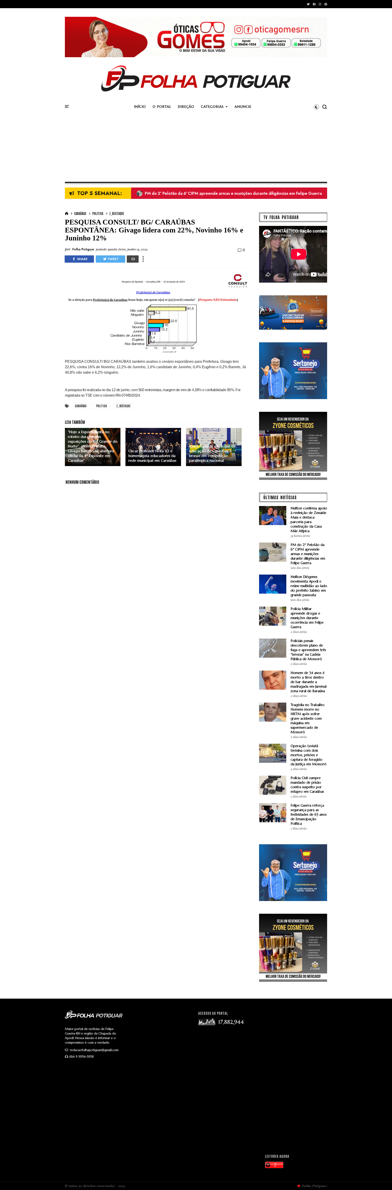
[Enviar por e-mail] (133, 259)
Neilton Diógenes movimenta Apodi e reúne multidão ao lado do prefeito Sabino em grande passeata (235, 193)
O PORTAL (162, 106)
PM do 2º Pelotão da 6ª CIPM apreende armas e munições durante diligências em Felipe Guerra (308, 554)
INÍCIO (140, 106)
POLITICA (97, 213)
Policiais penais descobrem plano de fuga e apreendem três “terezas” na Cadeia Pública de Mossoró (308, 650)
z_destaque (116, 213)
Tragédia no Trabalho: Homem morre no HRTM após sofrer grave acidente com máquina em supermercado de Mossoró (308, 718)
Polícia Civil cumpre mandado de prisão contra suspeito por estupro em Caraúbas (307, 785)
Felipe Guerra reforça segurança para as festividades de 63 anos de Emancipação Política (309, 814)
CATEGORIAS (212, 106)
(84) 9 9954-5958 (81, 1056)
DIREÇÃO (186, 106)
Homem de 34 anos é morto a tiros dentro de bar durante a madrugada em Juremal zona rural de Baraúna (308, 682)
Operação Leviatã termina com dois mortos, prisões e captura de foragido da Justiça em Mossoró (308, 755)
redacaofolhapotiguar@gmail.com (93, 1050)
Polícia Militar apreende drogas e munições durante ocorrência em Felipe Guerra (307, 618)
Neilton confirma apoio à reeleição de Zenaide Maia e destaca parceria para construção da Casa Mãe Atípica (309, 519)
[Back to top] (380, 1179)
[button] (316, 107)
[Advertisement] (196, 148)
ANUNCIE (243, 106)
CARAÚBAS (80, 213)
